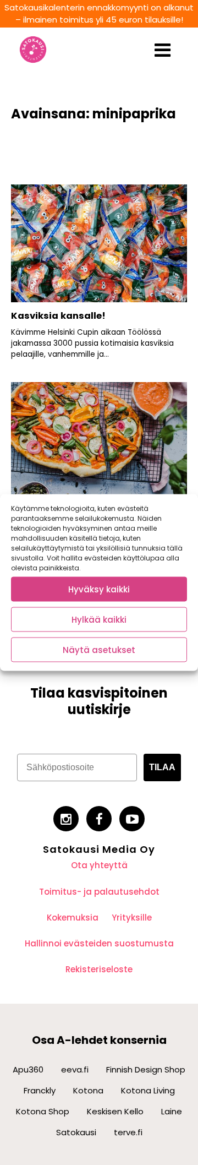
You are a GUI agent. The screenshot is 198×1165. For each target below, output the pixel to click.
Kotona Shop (42, 1111)
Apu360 (28, 1069)
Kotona (88, 1090)
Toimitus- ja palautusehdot (99, 891)
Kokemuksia (72, 917)
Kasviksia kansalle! (58, 315)
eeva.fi (75, 1069)
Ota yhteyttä (99, 865)
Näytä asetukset (99, 649)
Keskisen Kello (115, 1111)
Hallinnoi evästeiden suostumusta (99, 943)
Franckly (40, 1090)
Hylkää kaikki (99, 619)
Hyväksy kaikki (99, 589)
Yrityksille (132, 917)
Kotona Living (148, 1090)
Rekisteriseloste (99, 969)
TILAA (162, 767)
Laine (171, 1111)
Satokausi (76, 1132)
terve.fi (128, 1132)
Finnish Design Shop (145, 1069)
